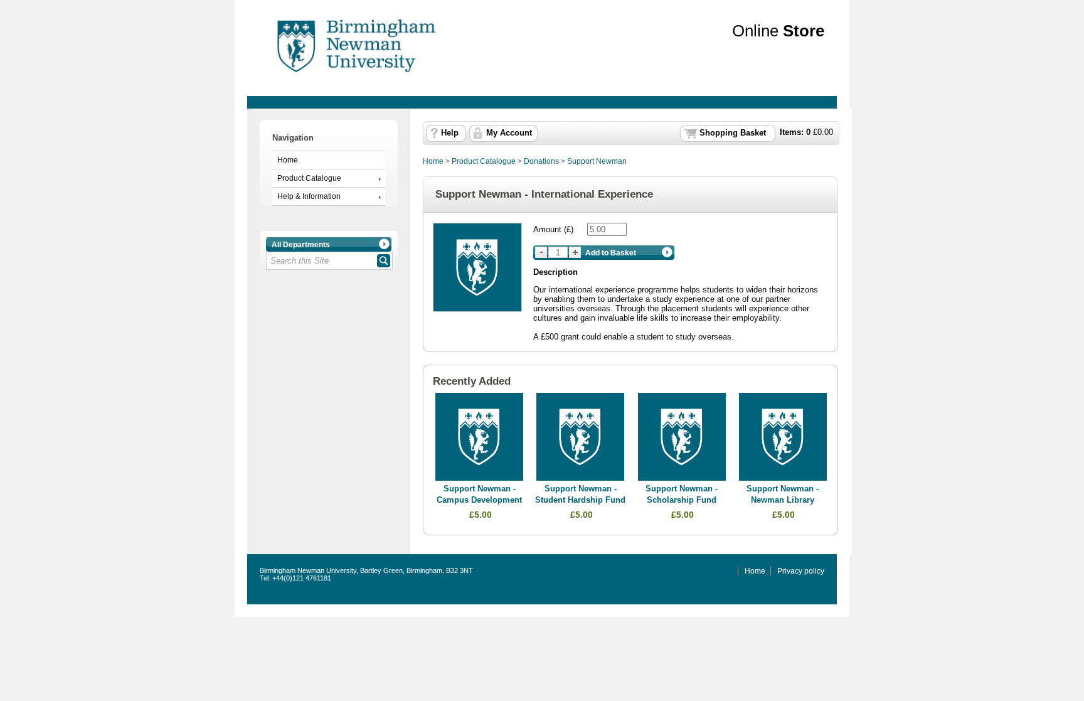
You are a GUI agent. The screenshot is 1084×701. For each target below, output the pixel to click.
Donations (541, 161)
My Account (509, 133)
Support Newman (597, 161)
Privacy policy (800, 571)
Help (450, 133)
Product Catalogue (309, 178)
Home (287, 160)
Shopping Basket (732, 133)
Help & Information (309, 196)
